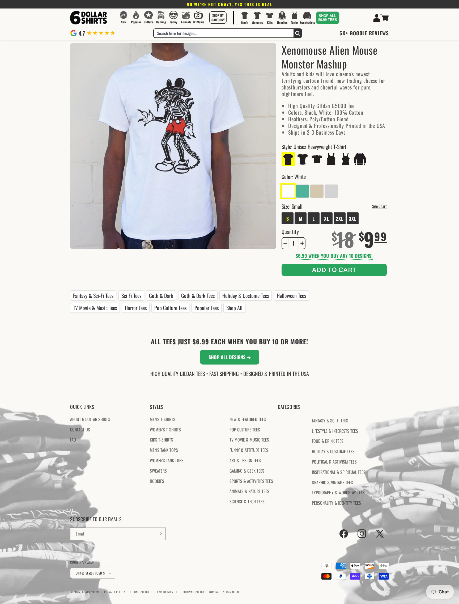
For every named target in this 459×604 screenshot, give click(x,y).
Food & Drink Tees (327, 441)
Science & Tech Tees (247, 501)
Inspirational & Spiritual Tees (339, 472)
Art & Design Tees (245, 460)
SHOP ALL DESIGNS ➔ (230, 357)
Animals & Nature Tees (249, 491)
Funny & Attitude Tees (249, 450)
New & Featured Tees (248, 419)
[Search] (297, 33)
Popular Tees (206, 308)
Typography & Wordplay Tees (338, 492)
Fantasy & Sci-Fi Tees (93, 295)
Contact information (224, 591)
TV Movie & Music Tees (95, 308)
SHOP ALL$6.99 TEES (327, 18)
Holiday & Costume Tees (245, 295)
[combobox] (224, 33)
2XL (339, 218)
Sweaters (158, 471)
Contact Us (80, 429)
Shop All (234, 308)
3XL (352, 218)
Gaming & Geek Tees (247, 471)
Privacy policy (114, 591)
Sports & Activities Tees (251, 481)
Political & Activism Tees (334, 462)
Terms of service (166, 591)
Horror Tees (136, 308)
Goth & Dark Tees (198, 295)
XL (326, 218)
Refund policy (139, 591)
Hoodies (157, 481)
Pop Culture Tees (170, 308)
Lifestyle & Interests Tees (335, 430)
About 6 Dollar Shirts (90, 419)
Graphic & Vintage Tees (332, 482)
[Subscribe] (159, 534)
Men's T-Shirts (162, 419)
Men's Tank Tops (164, 450)
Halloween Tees (291, 295)
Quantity (290, 231)
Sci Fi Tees (131, 295)
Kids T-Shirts (161, 439)
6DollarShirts (90, 592)
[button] (218, 17)
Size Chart (379, 206)
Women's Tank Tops (167, 460)
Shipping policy (194, 591)
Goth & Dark (161, 295)
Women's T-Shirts (165, 429)
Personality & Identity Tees (336, 503)
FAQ (73, 439)
